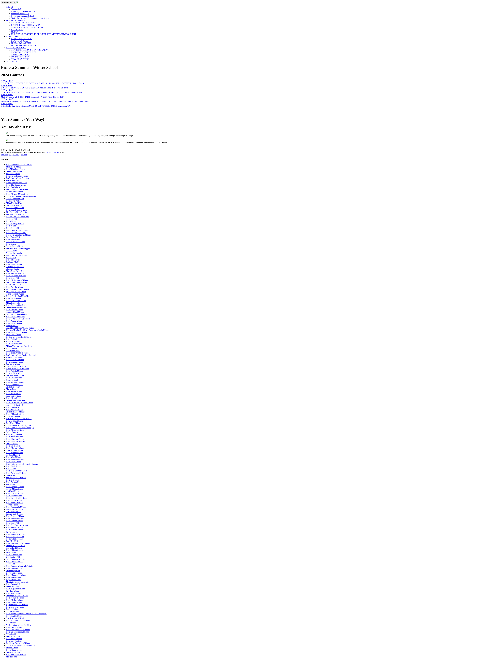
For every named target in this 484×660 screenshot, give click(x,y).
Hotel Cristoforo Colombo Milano (19, 403)
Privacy (24, 155)
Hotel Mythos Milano (14, 600)
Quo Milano (11, 623)
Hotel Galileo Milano (14, 421)
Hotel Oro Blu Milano (15, 360)
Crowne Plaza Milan (14, 373)
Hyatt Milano (11, 348)
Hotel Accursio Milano (15, 598)
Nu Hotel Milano (13, 416)
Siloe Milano (11, 552)
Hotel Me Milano (13, 239)
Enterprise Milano (13, 364)
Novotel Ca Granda (14, 253)
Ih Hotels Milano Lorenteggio (18, 248)
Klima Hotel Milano (14, 341)
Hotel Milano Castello (15, 414)
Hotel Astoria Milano (14, 371)
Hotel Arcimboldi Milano (16, 473)
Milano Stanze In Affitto (15, 400)
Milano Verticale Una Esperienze (19, 346)
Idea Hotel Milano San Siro (17, 212)
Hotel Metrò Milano (14, 398)
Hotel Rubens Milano (14, 310)
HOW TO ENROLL (19, 41)
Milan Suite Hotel (13, 303)
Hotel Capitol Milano (14, 384)
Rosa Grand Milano (14, 378)
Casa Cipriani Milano (14, 237)
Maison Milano (12, 648)
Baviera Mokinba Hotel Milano (18, 337)
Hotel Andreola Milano (15, 534)
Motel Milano (11, 657)
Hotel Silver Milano (14, 496)
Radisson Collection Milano (17, 176)
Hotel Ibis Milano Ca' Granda (18, 543)
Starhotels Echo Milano (15, 412)
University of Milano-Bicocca (23, 11)
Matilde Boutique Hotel (15, 546)
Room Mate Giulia (13, 285)
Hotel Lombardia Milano (16, 507)
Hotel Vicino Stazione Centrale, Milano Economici (26, 614)
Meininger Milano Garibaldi (17, 595)
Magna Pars (11, 389)
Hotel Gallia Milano (14, 339)
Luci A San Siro (12, 586)
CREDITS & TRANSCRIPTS (23, 52)
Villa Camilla (11, 634)
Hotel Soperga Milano (15, 516)
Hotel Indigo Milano (14, 264)
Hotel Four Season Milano (16, 210)
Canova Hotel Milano (14, 450)
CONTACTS (11, 61)
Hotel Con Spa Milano (15, 627)
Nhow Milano (11, 251)
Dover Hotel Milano (14, 573)
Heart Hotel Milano (14, 201)
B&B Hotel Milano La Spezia (18, 319)
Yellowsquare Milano (14, 652)
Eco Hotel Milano (13, 260)
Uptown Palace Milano (15, 539)
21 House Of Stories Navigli (17, 289)
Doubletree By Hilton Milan (17, 353)
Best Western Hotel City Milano (19, 419)
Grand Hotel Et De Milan (16, 366)
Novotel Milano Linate (15, 198)
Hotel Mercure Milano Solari (17, 194)
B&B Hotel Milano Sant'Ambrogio (20, 428)
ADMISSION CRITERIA (21, 39)
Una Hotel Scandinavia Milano (18, 235)
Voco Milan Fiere (13, 636)
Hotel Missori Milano (14, 577)
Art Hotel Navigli (13, 491)
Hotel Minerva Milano (15, 459)
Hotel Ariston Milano (14, 482)
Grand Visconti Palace (15, 294)
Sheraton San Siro (13, 269)
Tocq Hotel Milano (13, 396)
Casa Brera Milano (13, 512)
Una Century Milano (14, 557)
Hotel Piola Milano (13, 462)
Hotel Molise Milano (14, 502)
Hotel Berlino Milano (14, 530)
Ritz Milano (11, 221)
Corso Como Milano (14, 650)
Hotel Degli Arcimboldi (15, 441)
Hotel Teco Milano (13, 394)
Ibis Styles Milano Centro (16, 291)
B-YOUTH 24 (17, 29)
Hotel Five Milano (13, 298)
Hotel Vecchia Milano (14, 409)
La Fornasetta (11, 532)
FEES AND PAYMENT (21, 43)
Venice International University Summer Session (30, 18)
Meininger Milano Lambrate (17, 582)
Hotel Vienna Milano (14, 453)
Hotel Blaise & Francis (15, 439)
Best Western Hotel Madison (17, 369)
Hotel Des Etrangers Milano (17, 471)
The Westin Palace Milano (16, 271)
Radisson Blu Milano (14, 262)
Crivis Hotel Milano (14, 548)
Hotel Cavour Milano (14, 521)
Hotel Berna (11, 244)
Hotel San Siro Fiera (14, 641)
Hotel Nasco (11, 226)
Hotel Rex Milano (13, 480)
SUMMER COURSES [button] (15, 20)
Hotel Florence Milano (15, 602)
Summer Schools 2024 (20, 14)
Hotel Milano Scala (13, 407)
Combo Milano (12, 505)
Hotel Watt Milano (13, 457)
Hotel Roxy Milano (14, 523)
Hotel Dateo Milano (14, 555)
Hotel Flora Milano (13, 446)
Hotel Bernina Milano (14, 527)
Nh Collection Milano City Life (18, 425)
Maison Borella (12, 443)
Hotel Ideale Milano (14, 466)
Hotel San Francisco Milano (17, 525)
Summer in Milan (18, 9)
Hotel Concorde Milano (15, 584)
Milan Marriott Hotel (14, 203)
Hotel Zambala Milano (15, 391)
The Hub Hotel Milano (15, 375)
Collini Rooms (12, 432)
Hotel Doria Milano (14, 323)
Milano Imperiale (13, 571)
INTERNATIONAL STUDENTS (25, 45)
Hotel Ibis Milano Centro (16, 233)
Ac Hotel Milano (13, 219)
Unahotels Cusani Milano (16, 301)
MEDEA (14, 32)
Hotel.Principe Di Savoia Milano (19, 164)
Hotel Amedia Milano (14, 287)
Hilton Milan (11, 257)
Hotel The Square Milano (16, 185)
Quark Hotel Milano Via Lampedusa (20, 645)
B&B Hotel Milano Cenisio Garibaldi (21, 355)
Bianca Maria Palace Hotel (16, 183)
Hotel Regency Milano (15, 487)
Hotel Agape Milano (14, 321)
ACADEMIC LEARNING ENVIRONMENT (30, 50)
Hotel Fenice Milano (14, 500)
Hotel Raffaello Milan (14, 187)
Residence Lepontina (14, 509)
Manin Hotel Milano (14, 171)
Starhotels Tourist (13, 387)
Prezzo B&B (11, 484)
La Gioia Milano (12, 591)
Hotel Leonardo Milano (15, 316)
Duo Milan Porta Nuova (15, 169)
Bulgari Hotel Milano (14, 192)
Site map (4, 155)
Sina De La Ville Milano (16, 478)
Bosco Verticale (12, 380)
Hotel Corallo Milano (14, 561)
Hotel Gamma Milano (14, 493)
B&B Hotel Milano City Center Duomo (22, 464)
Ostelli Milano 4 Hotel (15, 618)
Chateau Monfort (13, 455)
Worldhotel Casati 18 (14, 405)
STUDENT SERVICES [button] (16, 48)
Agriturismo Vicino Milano (17, 605)
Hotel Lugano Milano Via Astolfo (19, 566)
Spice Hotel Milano (14, 205)
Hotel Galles (11, 468)
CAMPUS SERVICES (20, 54)
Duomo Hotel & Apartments (17, 217)
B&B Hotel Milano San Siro (17, 178)
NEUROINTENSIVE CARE (23, 23)
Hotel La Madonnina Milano (17, 632)
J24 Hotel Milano (13, 180)
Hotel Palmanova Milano (16, 276)
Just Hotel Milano (13, 174)
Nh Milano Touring (14, 350)
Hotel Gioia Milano (14, 278)
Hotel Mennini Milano (15, 518)
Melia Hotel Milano (14, 167)
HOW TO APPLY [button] (13, 36)
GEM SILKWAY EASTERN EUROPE (27, 27)
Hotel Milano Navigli (14, 568)
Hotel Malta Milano (14, 639)
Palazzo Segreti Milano (15, 514)
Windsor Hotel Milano (15, 312)
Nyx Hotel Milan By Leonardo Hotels (21, 196)
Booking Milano (12, 609)
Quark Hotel (11, 564)
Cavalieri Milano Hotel (15, 267)
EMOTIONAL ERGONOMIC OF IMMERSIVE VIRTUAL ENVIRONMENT (43, 34)
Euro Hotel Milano (13, 541)
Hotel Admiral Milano (15, 273)
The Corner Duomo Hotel (16, 282)
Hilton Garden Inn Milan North (18, 296)
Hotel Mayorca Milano (15, 448)
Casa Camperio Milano (15, 559)
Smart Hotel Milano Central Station (20, 328)
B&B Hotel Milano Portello (17, 255)
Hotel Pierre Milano (14, 344)
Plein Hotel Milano (13, 335)
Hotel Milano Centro (14, 550)
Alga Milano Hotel (13, 580)
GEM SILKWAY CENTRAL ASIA (25, 25)
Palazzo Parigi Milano (15, 223)
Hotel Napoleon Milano (15, 589)
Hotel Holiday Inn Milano (16, 332)
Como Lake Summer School (22, 16)
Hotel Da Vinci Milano (15, 208)
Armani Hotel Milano (14, 357)
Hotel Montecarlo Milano (16, 575)
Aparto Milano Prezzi (14, 489)
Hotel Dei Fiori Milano (15, 536)
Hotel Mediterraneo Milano (17, 280)
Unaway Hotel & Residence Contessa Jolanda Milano (27, 330)
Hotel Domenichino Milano (17, 305)
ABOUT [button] (9, 7)
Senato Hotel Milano (14, 246)
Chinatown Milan (13, 611)
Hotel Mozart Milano (14, 437)
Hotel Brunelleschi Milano (16, 498)
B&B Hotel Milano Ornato (16, 230)
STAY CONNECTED (20, 59)
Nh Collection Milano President (18, 625)
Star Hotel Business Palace (16, 314)
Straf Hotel (10, 475)
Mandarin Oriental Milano (16, 307)
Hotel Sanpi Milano (14, 434)
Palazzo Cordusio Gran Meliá (18, 620)
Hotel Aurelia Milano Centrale (18, 629)
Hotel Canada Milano (14, 362)
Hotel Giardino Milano (15, 607)
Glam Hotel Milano (14, 228)
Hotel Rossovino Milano (16, 654)
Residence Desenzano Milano (18, 643)
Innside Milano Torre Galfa (17, 189)
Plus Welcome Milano (15, 214)
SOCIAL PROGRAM (20, 57)
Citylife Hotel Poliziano (15, 242)
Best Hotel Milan (13, 423)
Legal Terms (14, 155)
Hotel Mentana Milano (15, 430)
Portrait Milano (12, 326)
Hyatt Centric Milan (14, 616)
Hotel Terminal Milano (15, 382)
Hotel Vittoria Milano (14, 593)
